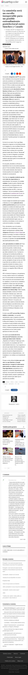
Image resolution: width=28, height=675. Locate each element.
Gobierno (8, 44)
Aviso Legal (18, 657)
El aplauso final (6, 580)
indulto (16, 381)
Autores (16, 653)
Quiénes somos (7, 653)
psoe (18, 383)
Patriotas (4, 646)
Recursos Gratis (7, 629)
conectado (14, 550)
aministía (7, 381)
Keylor (5, 616)
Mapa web (20, 661)
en (18, 232)
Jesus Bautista (7, 633)
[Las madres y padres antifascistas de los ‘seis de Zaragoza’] (8, 433)
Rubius (5, 612)
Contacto (22, 653)
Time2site (17, 672)
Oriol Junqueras (21, 381)
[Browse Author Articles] (14, 399)
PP (15, 383)
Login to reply (22, 539)
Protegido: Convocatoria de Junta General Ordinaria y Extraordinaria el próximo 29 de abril (13, 569)
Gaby (5, 625)
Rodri (5, 620)
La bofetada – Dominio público (11, 622)
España (4, 44)
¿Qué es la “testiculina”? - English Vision (12, 644)
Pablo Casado (5, 383)
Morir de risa (22, 622)
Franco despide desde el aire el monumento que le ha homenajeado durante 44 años (20, 418)
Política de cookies (10, 661)
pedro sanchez (11, 383)
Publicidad (10, 657)
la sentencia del (16, 193)
